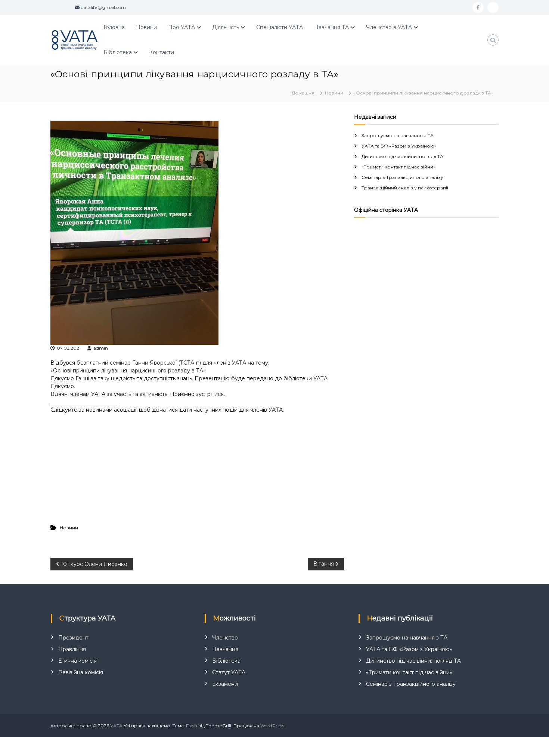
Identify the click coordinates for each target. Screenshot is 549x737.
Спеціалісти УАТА (279, 27)
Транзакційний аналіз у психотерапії (405, 188)
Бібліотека (117, 52)
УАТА (116, 725)
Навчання (225, 649)
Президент (73, 637)
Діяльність (225, 27)
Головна (114, 27)
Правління (72, 649)
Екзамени (225, 684)
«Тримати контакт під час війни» (398, 167)
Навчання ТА (331, 27)
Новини (146, 27)
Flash (191, 725)
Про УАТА (181, 27)
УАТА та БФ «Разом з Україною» (399, 146)
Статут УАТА (228, 672)
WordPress (272, 725)
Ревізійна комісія (80, 672)
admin (100, 348)
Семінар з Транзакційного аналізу (402, 177)
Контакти (161, 52)
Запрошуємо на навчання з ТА (398, 135)
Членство (225, 637)
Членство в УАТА (389, 27)
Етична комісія (77, 660)
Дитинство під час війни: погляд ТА (402, 156)
